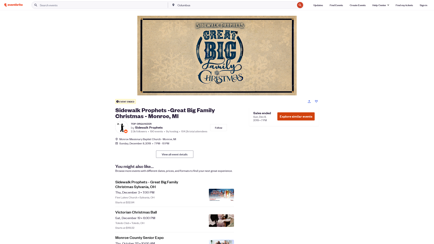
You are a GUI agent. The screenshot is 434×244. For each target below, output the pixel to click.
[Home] (13, 5)
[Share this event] (309, 101)
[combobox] (236, 5)
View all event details (175, 154)
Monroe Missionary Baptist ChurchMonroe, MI (147, 139)
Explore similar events (296, 116)
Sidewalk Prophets (149, 127)
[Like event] (316, 101)
